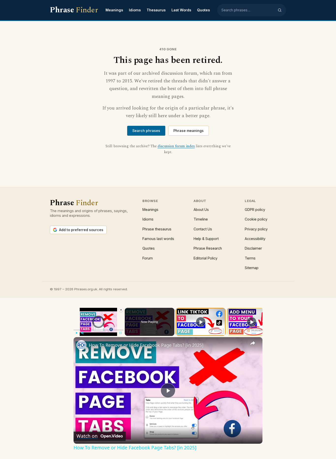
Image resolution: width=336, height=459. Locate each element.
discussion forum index (176, 146)
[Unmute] (82, 333)
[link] (81, 345)
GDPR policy (255, 209)
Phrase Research (208, 248)
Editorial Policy (205, 258)
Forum (147, 258)
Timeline (201, 219)
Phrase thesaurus (156, 229)
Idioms (135, 10)
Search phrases (146, 131)
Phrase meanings (188, 131)
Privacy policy (256, 229)
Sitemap (252, 268)
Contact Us (203, 229)
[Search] (279, 10)
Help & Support (206, 239)
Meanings (114, 10)
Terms (250, 258)
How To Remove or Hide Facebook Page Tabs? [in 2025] (146, 345)
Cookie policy (256, 219)
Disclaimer (253, 248)
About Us (201, 209)
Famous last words (158, 239)
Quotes (203, 10)
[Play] (76, 333)
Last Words (181, 10)
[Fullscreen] (120, 333)
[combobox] (247, 10)
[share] (252, 343)
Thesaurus (156, 10)
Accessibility (255, 239)
